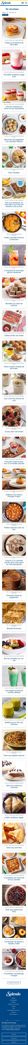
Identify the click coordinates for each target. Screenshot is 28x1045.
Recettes (13, 1002)
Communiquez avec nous (13, 1010)
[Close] (26, 1022)
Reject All (14, 1042)
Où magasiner (13, 1000)
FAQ (13, 1008)
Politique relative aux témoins (13, 1029)
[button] (15, 12)
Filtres (5, 14)
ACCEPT (14, 1034)
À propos (13, 1012)
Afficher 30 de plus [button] (13, 982)
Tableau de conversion (13, 1004)
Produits (13, 998)
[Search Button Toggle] (26, 2)
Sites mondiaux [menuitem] (13, 1014)
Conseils (13, 1006)
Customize (14, 1038)
